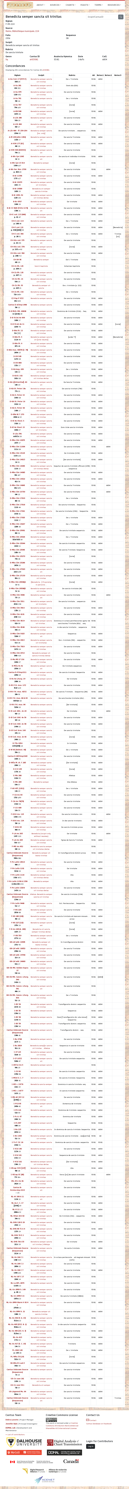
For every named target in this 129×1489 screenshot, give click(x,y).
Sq (7, 59)
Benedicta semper (41, 163)
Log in (90, 1446)
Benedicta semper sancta (41, 98)
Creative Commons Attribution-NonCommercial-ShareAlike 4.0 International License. (62, 1425)
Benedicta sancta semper (41, 1084)
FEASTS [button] (84, 5)
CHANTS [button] (70, 5)
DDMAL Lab (10, 1428)
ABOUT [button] (40, 5)
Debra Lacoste (12, 1420)
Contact (92, 1420)
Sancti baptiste (41, 266)
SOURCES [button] (54, 5)
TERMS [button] (97, 5)
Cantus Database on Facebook (98, 1424)
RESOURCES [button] (114, 5)
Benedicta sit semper (41, 1385)
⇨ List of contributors (15, 1434)
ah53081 (34, 59)
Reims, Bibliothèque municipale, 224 (22, 31)
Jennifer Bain (12, 1424)
